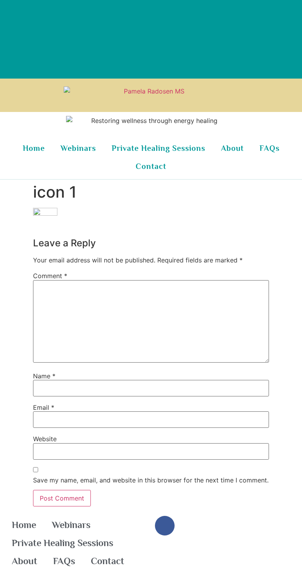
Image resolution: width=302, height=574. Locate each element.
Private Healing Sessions (158, 148)
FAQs (270, 148)
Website (45, 439)
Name (44, 376)
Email (43, 407)
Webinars (78, 148)
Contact (151, 166)
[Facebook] (165, 525)
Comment (50, 276)
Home (34, 148)
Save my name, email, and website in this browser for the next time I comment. (151, 480)
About (232, 148)
